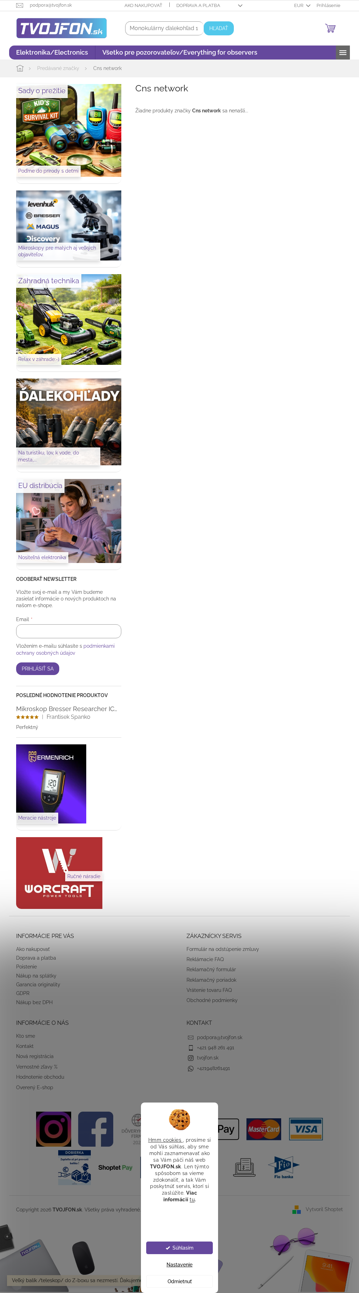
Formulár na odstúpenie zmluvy (220, 949)
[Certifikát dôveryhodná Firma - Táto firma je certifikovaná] (135, 1129)
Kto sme (23, 1036)
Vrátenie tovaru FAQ (206, 990)
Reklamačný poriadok (209, 980)
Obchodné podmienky (209, 1000)
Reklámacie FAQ (202, 959)
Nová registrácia (32, 1056)
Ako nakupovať (141, 5)
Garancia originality (36, 984)
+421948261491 (211, 1068)
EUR (296, 5)
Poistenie (24, 966)
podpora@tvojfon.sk (217, 1037)
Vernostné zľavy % (34, 1067)
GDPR (20, 993)
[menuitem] (50, 53)
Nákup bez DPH (32, 1002)
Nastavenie (177, 1264)
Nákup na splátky (34, 976)
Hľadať (216, 28)
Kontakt (22, 1046)
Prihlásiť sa (35, 669)
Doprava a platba (196, 5)
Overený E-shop (32, 1087)
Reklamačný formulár (208, 969)
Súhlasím (180, 1248)
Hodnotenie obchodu (38, 1077)
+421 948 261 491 (213, 1047)
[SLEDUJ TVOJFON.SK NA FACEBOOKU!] (92, 1129)
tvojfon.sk (205, 1058)
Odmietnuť (177, 1281)
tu (189, 1199)
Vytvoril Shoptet (321, 1209)
